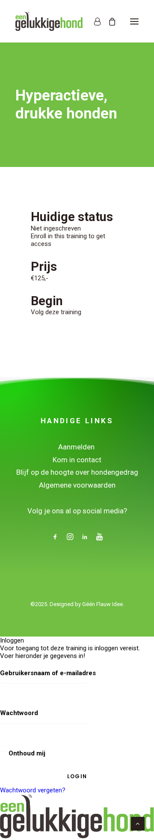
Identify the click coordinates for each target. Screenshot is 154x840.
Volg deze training (56, 312)
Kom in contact (77, 459)
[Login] (93, 21)
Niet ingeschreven (56, 228)
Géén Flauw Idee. (103, 604)
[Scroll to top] (138, 823)
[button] (134, 21)
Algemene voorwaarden (77, 485)
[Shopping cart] (108, 21)
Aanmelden (77, 447)
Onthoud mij (26, 753)
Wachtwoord (19, 713)
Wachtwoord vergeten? (32, 790)
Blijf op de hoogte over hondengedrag (77, 472)
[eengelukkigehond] (49, 21)
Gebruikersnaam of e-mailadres (48, 673)
